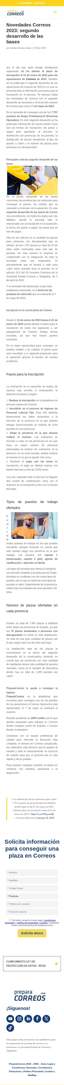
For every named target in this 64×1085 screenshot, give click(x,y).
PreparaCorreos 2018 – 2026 (24, 1064)
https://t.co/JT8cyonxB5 (42, 814)
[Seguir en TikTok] (10, 1028)
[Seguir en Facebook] (37, 1019)
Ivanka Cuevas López (21, 48)
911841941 (39, 3)
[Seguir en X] (46, 1019)
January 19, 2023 (45, 818)
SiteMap (32, 1075)
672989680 (26, 3)
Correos (31, 79)
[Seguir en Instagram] (19, 1019)
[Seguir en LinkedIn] (28, 1019)
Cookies (49, 1071)
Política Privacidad (33, 1071)
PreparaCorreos (15, 696)
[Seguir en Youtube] (10, 1019)
